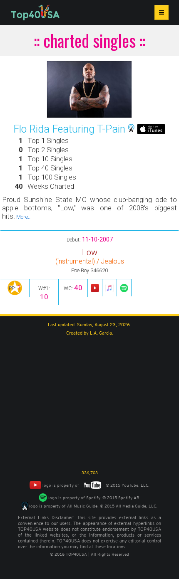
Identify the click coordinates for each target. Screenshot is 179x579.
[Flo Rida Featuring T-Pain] (89, 88)
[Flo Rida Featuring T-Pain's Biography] (131, 130)
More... (23, 217)
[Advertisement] (89, 402)
